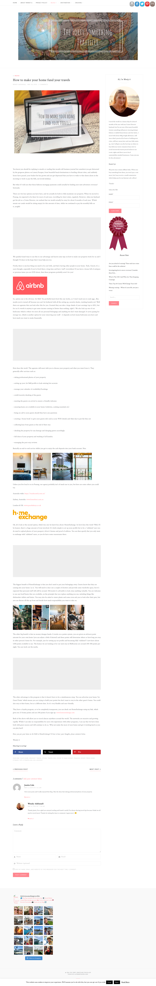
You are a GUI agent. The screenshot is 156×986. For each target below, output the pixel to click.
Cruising (78, 2)
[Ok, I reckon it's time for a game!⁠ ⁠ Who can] (18, 920)
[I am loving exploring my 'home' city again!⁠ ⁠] (38, 930)
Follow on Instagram (35, 958)
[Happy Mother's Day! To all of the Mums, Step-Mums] (18, 910)
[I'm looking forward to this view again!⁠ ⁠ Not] (38, 940)
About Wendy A (26, 2)
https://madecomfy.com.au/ (35, 493)
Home (15, 2)
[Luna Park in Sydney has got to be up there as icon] (38, 910)
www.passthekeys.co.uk (32, 505)
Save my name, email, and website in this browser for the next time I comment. (46, 869)
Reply (28, 797)
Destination (65, 2)
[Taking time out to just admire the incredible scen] (28, 950)
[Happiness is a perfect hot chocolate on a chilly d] (48, 950)
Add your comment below (32, 778)
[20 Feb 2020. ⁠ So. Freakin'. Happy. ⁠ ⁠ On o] (28, 920)
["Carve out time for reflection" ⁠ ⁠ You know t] (38, 920)
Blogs (53, 2)
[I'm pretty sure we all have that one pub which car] (28, 910)
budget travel (35, 758)
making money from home (85, 758)
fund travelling (49, 758)
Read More (126, 982)
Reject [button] (117, 982)
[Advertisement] (57, 233)
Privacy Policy (41, 2)
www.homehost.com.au (34, 499)
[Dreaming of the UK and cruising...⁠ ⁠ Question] (48, 920)
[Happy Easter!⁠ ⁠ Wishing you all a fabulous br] (28, 930)
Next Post (95, 769)
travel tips (18, 760)
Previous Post (21, 769)
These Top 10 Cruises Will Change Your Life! (123, 284)
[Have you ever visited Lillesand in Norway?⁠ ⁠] (18, 940)
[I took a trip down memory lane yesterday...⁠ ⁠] (48, 910)
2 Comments (43, 84)
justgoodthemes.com (81, 974)
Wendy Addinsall (19, 84)
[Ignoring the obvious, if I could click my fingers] (38, 950)
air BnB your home (21, 758)
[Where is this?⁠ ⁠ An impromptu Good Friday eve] (18, 930)
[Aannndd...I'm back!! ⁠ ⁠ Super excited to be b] (18, 950)
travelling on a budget (33, 760)
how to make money (65, 758)
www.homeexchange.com (65, 712)
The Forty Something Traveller (80, 972)
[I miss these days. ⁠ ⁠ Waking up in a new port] (48, 940)
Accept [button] (109, 982)
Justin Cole (29, 785)
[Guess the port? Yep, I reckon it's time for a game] (48, 930)
